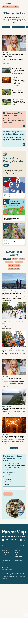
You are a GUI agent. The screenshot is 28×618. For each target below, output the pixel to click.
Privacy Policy (19, 562)
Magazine (5, 562)
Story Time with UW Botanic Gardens (12, 242)
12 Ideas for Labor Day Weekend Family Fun (14, 350)
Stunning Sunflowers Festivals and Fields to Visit (19, 92)
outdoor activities (18, 27)
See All (6, 165)
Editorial (17, 550)
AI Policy (17, 565)
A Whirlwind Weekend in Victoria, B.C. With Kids (18, 70)
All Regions (7, 258)
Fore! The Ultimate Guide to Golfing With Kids (18, 102)
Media (16, 552)
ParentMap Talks (7, 569)
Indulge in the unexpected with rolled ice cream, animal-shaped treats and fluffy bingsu (13, 59)
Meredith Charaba (7, 328)
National (7, 484)
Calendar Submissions (18, 555)
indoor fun (6, 27)
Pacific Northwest (14, 268)
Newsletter (5, 567)
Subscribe (21, 2)
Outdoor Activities (17, 89)
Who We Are (6, 548)
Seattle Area (7, 474)
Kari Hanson (16, 85)
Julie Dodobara (6, 356)
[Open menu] (25, 3)
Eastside (22, 258)
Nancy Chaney (17, 95)
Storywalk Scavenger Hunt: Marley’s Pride (11, 219)
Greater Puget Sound (14, 265)
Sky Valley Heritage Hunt (11, 196)
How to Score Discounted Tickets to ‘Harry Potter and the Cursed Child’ (18, 81)
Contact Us (5, 552)
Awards (4, 555)
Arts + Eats (5, 52)
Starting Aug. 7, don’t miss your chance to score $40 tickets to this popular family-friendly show (13, 441)
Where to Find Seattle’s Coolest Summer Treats (12, 55)
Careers (4, 550)
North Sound (9, 262)
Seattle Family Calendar (11, 6)
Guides (4, 565)
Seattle (15, 258)
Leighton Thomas (7, 300)
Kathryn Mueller (6, 63)
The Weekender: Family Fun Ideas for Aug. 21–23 (13, 322)
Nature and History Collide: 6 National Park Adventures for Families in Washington (13, 293)
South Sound (19, 262)
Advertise (18, 548)
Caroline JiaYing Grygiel (19, 73)
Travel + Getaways (17, 67)
